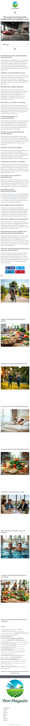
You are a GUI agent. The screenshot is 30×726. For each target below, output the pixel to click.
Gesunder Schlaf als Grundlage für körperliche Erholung (15, 449)
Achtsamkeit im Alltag (15, 629)
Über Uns (5, 718)
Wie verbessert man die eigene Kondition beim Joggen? (14, 406)
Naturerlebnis (16, 650)
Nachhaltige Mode (8, 648)
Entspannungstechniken (12, 638)
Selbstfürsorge (7, 655)
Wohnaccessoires (9, 664)
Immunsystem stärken (23, 642)
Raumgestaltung (20, 651)
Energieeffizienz (7, 636)
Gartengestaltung (4, 640)
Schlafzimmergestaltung (11, 653)
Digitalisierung (11, 633)
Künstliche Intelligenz (9, 644)
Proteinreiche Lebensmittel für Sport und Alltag (12, 491)
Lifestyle (5, 712)
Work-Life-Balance (22, 666)
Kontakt (5, 720)
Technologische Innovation (6, 661)
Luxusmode (20, 644)
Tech (4, 717)
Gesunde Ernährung (16, 640)
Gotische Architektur (14, 642)
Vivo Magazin (6, 707)
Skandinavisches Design (6, 657)
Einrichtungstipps (5, 634)
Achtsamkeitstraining (7, 631)
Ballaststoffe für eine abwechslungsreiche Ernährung (14, 363)
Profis (2, 671)
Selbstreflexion (20, 655)
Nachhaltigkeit (7, 650)
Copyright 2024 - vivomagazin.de (15, 724)
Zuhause (5, 709)
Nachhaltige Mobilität (20, 646)
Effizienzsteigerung (22, 633)
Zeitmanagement (5, 668)
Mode (4, 714)
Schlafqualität (3, 653)
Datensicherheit (17, 631)
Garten (5, 711)
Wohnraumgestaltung (9, 666)
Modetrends (11, 646)
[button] (15, 12)
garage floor (14, 194)
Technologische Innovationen (19, 661)
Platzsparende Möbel (11, 651)
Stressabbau (17, 657)
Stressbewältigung (10, 659)
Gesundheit (5, 642)
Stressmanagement (23, 659)
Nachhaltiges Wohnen (20, 648)
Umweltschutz (6, 663)
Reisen (5, 715)
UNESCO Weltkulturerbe (17, 663)
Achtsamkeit (4, 629)
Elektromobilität (14, 634)
